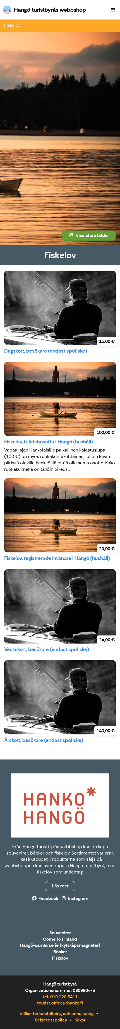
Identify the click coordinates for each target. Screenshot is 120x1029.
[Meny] (113, 10)
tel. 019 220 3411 (60, 997)
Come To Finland (60, 939)
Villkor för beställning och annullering (56, 1013)
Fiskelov (12, 25)
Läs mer (60, 886)
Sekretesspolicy (51, 1020)
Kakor (80, 1020)
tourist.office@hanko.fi (60, 1003)
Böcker (60, 952)
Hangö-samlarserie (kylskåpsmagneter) (60, 945)
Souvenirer (60, 933)
